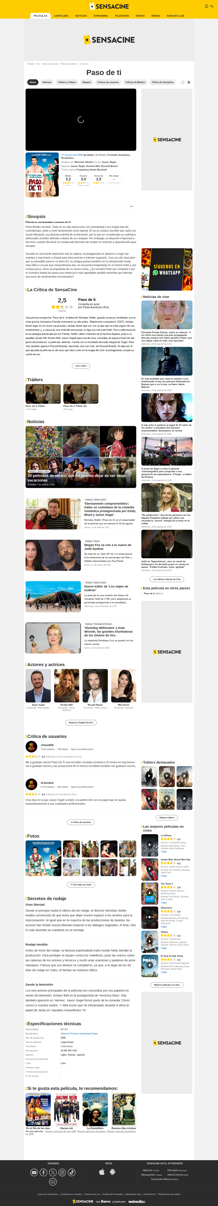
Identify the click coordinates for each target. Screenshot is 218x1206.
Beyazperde (148, 1174)
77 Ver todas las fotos (81, 885)
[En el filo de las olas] (38, 1109)
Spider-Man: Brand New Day (175, 859)
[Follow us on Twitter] (53, 1172)
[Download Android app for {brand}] (114, 1171)
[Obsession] (149, 917)
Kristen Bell (93, 166)
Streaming (101, 15)
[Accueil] (109, 6)
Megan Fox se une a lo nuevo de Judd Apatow (107, 547)
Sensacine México (161, 1179)
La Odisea (166, 835)
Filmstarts (172, 1170)
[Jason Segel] (38, 685)
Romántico (67, 158)
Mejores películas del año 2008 (60, 1131)
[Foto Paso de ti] (43, 858)
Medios (68, 176)
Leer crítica (81, 366)
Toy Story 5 (167, 883)
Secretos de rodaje (46, 898)
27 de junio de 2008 (72, 154)
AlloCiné (147, 1170)
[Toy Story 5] (149, 893)
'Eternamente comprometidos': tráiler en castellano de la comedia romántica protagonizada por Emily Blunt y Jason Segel (110, 509)
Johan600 (47, 745)
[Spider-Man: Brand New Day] (149, 869)
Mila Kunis (123, 705)
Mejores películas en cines (167, 985)
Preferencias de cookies (169, 1194)
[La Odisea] (149, 845)
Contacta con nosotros (71, 1194)
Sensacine (98, 176)
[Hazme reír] (66, 1109)
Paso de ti (153, 593)
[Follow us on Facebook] (44, 1172)
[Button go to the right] (189, 82)
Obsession (166, 907)
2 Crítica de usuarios (81, 822)
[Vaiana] (149, 942)
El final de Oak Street (172, 956)
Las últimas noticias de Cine (167, 579)
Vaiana (164, 932)
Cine (38, 64)
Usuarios (83, 176)
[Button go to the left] (183, 82)
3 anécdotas (67, 1046)
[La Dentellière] (95, 1109)
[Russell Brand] (95, 685)
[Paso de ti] (42, 174)
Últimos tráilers (166, 818)
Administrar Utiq (133, 1194)
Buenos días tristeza (124, 1128)
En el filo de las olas (38, 1128)
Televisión (122, 15)
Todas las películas (50, 64)
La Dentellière (95, 1128)
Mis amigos (114, 176)
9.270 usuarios (48, 787)
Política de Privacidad (113, 1194)
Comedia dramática (118, 154)
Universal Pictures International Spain (79, 1033)
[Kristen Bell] (66, 685)
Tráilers (35, 379)
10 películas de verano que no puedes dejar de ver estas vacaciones (77, 478)
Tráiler (164, 851)
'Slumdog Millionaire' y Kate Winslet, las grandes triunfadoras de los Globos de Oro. (108, 631)
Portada (30, 64)
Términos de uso (92, 1194)
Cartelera (61, 15)
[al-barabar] (31, 784)
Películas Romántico (68, 64)
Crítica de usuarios (47, 736)
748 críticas (62, 749)
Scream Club (175, 15)
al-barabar (47, 782)
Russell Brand (109, 166)
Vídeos (140, 15)
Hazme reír (66, 1128)
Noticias (81, 15)
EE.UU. (64, 1029)
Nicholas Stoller (83, 162)
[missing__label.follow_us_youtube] (34, 1172)
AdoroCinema (175, 1174)
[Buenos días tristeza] (123, 1109)
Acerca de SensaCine (48, 1194)
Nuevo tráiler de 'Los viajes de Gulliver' (106, 588)
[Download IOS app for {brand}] (104, 1171)
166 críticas (62, 787)
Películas (40, 15)
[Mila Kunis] (123, 685)
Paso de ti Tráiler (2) (75, 406)
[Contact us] (53, 1182)
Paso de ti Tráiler (35, 406)
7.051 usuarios (48, 749)
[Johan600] (31, 746)
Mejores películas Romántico (91, 1131)
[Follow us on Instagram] (62, 1172)
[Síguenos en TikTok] (72, 1172)
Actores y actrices (46, 664)
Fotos (33, 836)
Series (155, 15)
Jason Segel (109, 162)
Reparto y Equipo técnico (81, 722)
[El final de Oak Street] (149, 966)
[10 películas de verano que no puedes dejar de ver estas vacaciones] (81, 457)
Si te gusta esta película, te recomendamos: (72, 1088)
